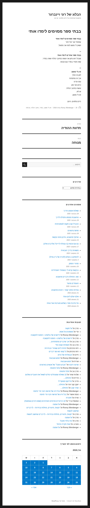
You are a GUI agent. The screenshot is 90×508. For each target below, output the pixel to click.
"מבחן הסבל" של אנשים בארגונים (53, 365)
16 (35, 473)
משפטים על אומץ (66, 332)
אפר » (33, 487)
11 (77, 473)
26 (68, 482)
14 (52, 473)
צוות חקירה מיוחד (63, 424)
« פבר (69, 487)
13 (60, 473)
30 (35, 482)
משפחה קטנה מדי (62, 345)
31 (26, 482)
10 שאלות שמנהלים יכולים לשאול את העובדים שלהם (46, 375)
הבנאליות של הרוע (65, 355)
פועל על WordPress (58, 501)
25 (77, 482)
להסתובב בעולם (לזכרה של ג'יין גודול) (64, 257)
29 (43, 482)
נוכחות (28, 108)
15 (43, 473)
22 (43, 478)
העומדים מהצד (73, 283)
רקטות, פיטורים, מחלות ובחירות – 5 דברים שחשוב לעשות (49, 414)
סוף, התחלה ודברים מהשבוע (67, 277)
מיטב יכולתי (35, 108)
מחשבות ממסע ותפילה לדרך (67, 217)
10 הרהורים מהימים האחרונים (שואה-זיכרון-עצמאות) (45, 401)
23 (35, 478)
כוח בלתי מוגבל (66, 421)
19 (68, 478)
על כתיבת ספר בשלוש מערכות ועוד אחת (63, 303)
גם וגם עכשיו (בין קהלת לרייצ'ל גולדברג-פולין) (61, 244)
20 (60, 478)
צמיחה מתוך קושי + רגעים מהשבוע (65, 290)
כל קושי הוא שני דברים (57, 351)
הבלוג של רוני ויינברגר (64, 14)
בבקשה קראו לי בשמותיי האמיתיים (65, 270)
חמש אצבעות (54, 358)
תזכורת (69, 398)
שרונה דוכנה (74, 365)
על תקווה (68, 328)
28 (52, 482)
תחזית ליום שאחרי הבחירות (55, 348)
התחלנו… (67, 378)
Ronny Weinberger (67, 108)
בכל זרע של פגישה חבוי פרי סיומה (46, 391)
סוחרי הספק (74, 264)
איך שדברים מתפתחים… (59, 342)
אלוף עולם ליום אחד (71, 297)
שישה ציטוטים (73, 231)
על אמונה (56, 404)
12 (68, 473)
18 (77, 478)
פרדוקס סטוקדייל (65, 381)
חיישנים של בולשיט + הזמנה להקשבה (45, 335)
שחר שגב (75, 388)
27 (60, 482)
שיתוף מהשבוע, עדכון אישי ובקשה (65, 237)
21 (52, 478)
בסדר (41, 108)
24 (26, 478)
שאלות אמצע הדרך (71, 211)
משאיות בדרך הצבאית (70, 250)
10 (26, 468)
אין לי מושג (47, 108)
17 (26, 473)
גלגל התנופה (55, 368)
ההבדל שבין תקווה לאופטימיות (67, 224)
